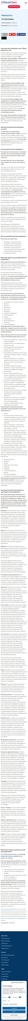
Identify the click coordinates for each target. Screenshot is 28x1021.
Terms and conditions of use (7, 911)
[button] (25, 2)
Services (3, 952)
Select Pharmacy (14, 6)
